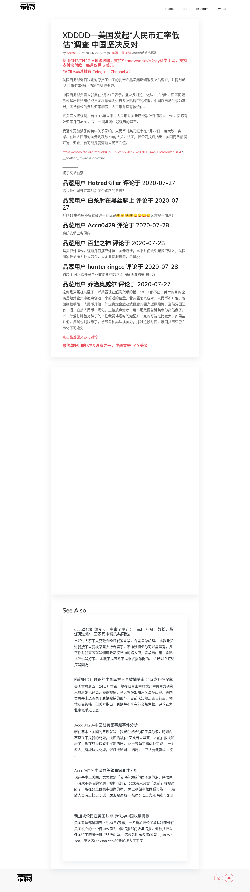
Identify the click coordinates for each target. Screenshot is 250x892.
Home (169, 9)
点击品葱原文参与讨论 (80, 337)
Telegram (201, 9)
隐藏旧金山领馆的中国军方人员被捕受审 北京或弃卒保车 (123, 679)
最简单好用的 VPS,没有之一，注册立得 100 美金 (105, 345)
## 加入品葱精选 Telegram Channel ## (96, 71)
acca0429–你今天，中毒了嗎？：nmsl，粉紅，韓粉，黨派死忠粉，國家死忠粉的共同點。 (123, 632)
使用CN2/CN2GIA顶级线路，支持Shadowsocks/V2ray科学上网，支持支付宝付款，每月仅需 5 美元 (124, 63)
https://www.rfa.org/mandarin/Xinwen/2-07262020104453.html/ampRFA (121, 152)
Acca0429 (73, 53)
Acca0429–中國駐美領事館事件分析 (106, 725)
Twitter (221, 9)
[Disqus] (125, 432)
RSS (184, 9)
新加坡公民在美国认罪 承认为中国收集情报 (111, 816)
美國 (115, 53)
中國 (121, 53)
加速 (128, 53)
